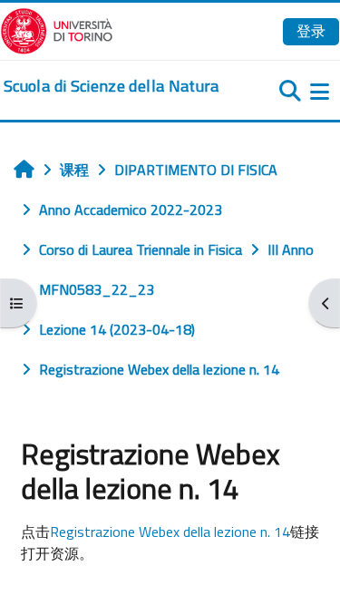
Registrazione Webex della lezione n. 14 (170, 531)
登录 (310, 31)
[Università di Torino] (56, 29)
